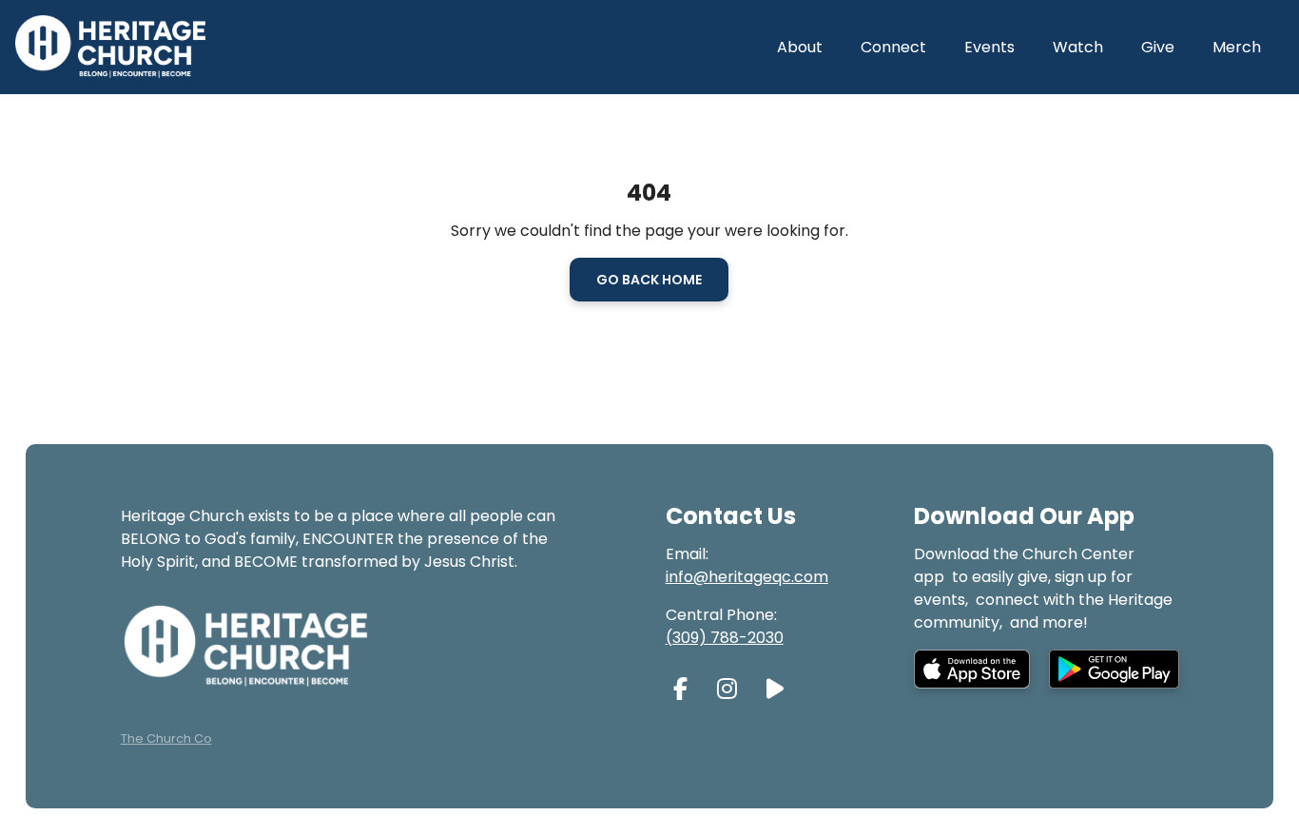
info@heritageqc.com (747, 577)
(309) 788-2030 (725, 638)
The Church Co (166, 738)
